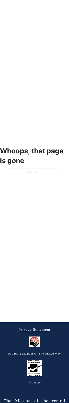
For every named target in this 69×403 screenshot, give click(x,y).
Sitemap (34, 382)
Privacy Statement (34, 329)
